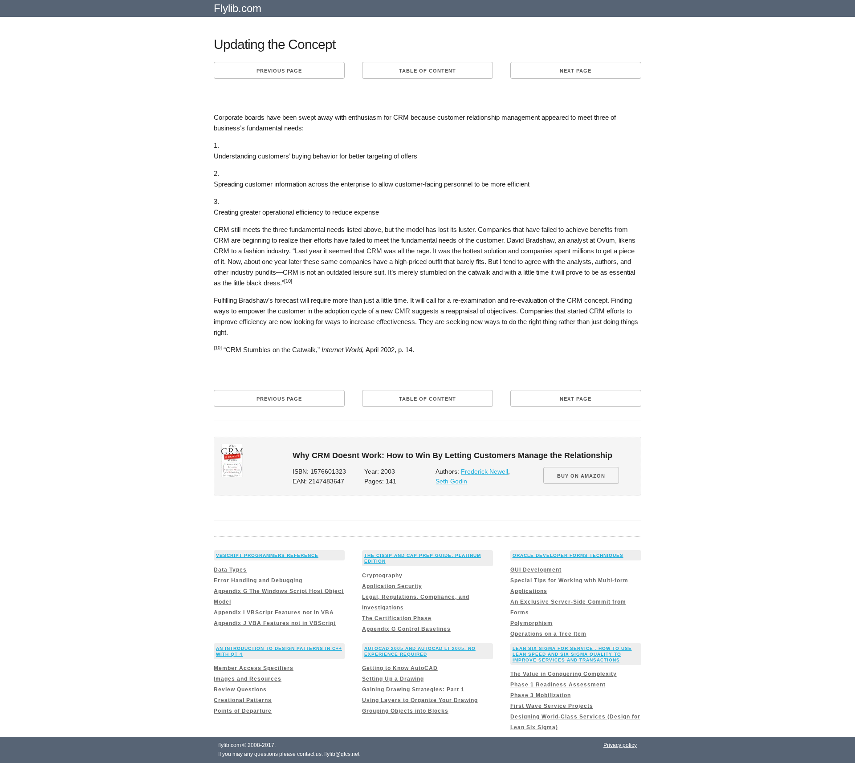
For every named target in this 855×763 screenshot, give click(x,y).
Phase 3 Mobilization (540, 695)
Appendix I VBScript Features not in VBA (274, 612)
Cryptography (382, 575)
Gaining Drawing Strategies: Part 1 (413, 689)
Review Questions (240, 689)
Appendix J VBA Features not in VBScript (275, 623)
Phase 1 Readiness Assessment (558, 685)
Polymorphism (531, 623)
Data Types (230, 570)
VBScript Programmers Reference (267, 555)
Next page (575, 70)
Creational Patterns (243, 700)
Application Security (392, 586)
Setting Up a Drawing (393, 679)
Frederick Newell (484, 471)
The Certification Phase (397, 618)
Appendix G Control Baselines (406, 629)
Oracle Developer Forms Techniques (568, 555)
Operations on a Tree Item (548, 634)
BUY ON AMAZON (581, 476)
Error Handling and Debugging (258, 580)
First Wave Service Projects (551, 706)
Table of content (427, 70)
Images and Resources (247, 679)
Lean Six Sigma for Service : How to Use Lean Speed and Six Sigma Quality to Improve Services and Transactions (572, 654)
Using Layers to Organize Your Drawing (420, 700)
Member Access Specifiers (253, 668)
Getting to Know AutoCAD (400, 668)
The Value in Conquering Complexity (563, 674)
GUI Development (536, 570)
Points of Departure (243, 711)
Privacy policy (620, 745)
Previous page (279, 70)
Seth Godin (451, 481)
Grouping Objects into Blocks (405, 711)
